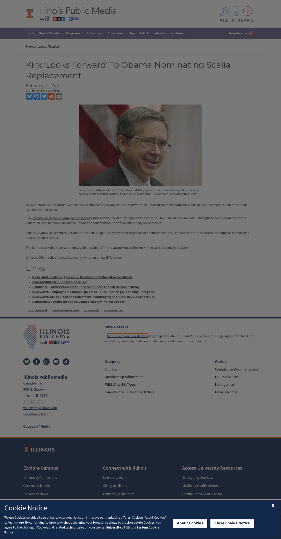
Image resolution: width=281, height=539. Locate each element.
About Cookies (190, 523)
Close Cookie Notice (232, 523)
